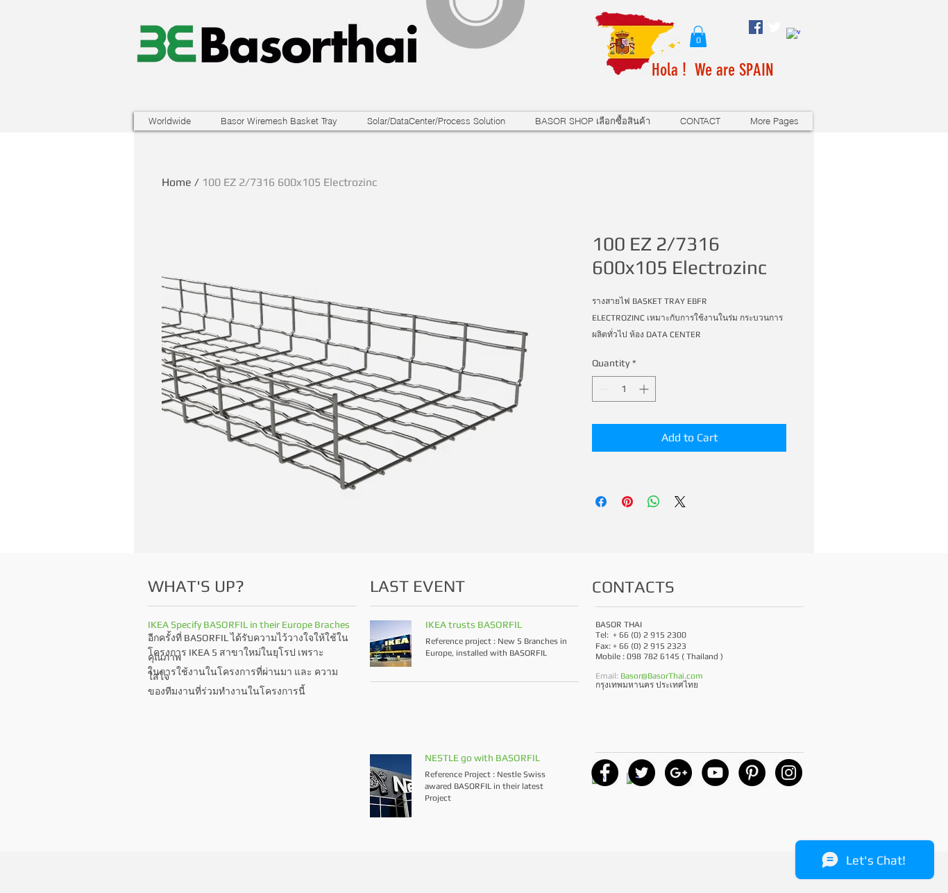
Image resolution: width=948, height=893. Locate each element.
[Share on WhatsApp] (653, 501)
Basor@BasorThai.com (661, 676)
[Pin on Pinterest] (627, 501)
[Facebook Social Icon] (756, 27)
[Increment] (645, 389)
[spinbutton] (623, 389)
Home (177, 182)
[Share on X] (680, 501)
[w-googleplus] (793, 35)
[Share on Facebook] (601, 501)
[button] (698, 36)
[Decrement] (602, 389)
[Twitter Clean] (774, 27)
